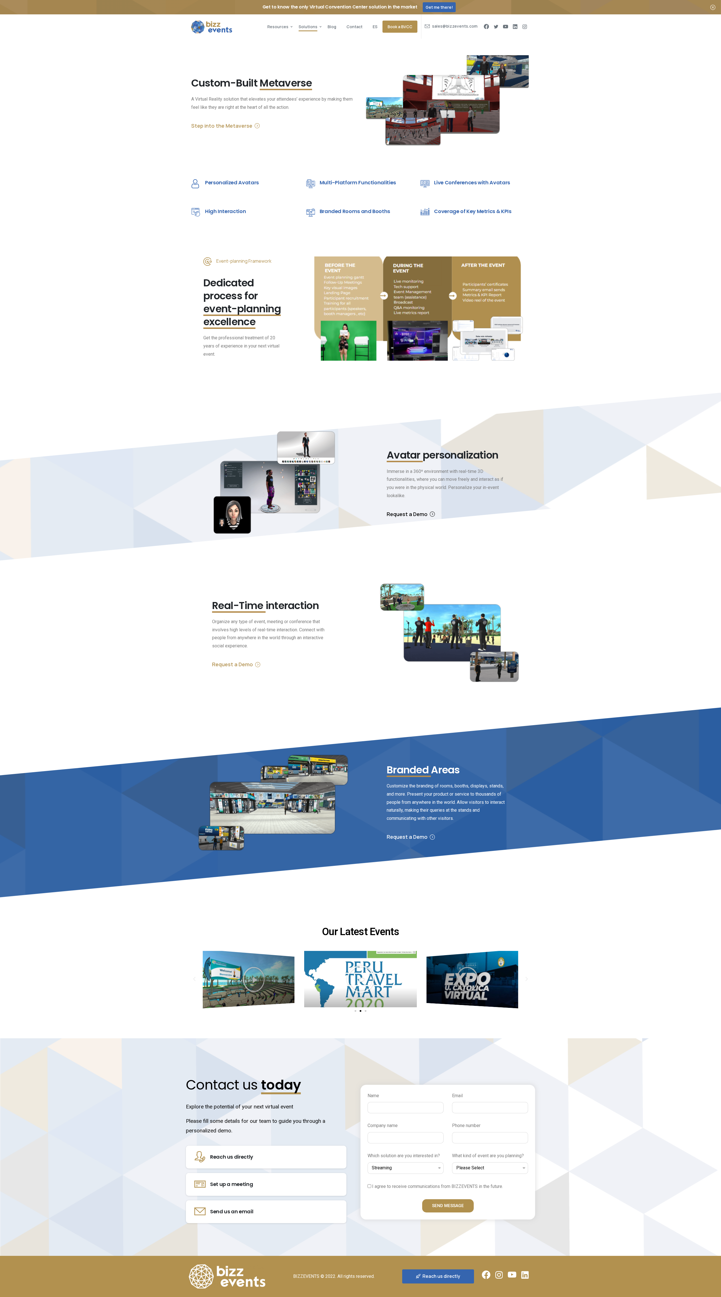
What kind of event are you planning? (488, 1155)
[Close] (713, 7)
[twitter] (496, 26)
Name (373, 1095)
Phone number (466, 1125)
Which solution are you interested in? (404, 1155)
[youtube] (505, 26)
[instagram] (524, 26)
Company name (383, 1125)
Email (457, 1095)
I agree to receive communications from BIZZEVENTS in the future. (437, 1186)
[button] (355, 1011)
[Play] (249, 978)
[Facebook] (486, 26)
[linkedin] (515, 26)
